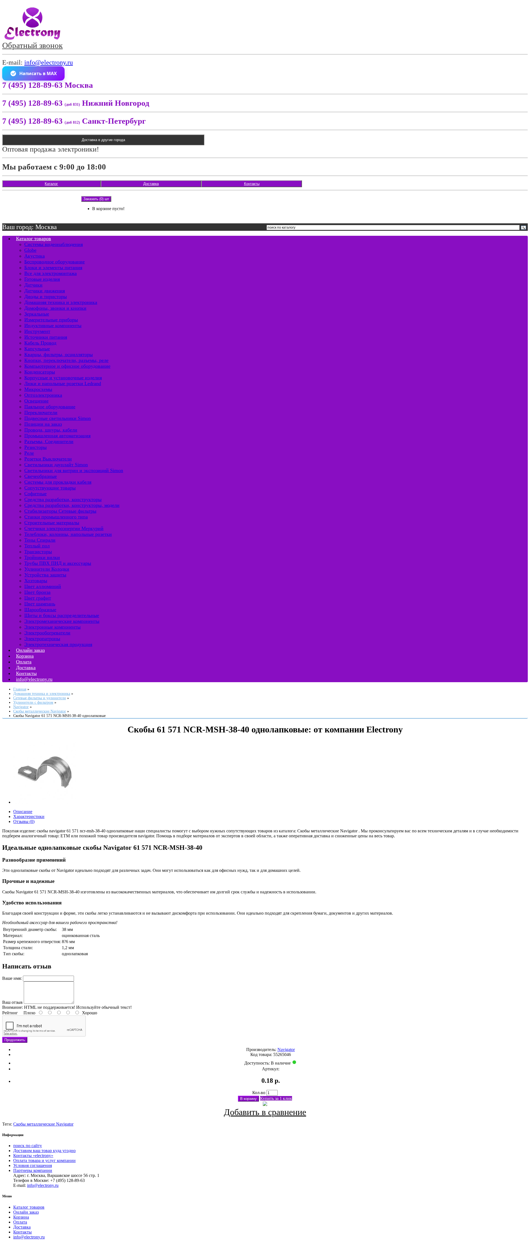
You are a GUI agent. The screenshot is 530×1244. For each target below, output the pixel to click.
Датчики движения (44, 290)
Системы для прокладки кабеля (57, 482)
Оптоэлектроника (43, 395)
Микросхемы (38, 389)
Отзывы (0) (24, 821)
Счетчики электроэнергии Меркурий (64, 528)
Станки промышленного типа (56, 517)
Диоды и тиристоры (45, 296)
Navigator (286, 1049)
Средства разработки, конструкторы (63, 499)
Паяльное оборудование (49, 406)
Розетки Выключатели (48, 459)
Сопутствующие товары (50, 488)
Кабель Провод (40, 343)
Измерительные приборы (51, 319)
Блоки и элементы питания (53, 267)
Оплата (20, 1222)
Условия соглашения (32, 1165)
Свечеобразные (40, 476)
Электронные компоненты (52, 627)
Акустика (34, 256)
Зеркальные (36, 314)
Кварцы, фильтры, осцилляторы (58, 354)
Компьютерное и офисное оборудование (67, 366)
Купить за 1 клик (276, 1098)
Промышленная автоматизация (57, 435)
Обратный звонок (32, 45)
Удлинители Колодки (46, 569)
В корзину (248, 1099)
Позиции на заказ (43, 424)
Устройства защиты (45, 575)
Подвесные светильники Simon (57, 418)
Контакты (251, 184)
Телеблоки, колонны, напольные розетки (68, 534)
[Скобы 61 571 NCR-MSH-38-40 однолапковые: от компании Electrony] (44, 802)
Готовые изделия (42, 279)
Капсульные (37, 348)
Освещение (36, 401)
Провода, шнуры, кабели (50, 430)
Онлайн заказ (26, 1212)
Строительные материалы (51, 522)
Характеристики (28, 816)
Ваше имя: (12, 978)
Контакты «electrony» (33, 1155)
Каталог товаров (33, 238)
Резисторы (35, 447)
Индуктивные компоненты (52, 325)
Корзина (21, 1217)
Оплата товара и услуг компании (44, 1160)
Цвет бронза (37, 592)
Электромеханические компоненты (61, 621)
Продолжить (14, 1040)
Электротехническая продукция (58, 644)
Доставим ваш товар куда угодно (44, 1150)
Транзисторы (38, 551)
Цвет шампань (39, 604)
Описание (22, 811)
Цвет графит (37, 598)
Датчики (33, 285)
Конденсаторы (39, 372)
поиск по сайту (27, 1145)
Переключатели (40, 412)
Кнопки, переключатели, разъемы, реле (66, 360)
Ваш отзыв (12, 1002)
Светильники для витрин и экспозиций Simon (73, 470)
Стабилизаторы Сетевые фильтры (60, 511)
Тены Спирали (39, 540)
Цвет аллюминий (42, 586)
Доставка (151, 184)
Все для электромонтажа (50, 273)
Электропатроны (42, 638)
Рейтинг (10, 1012)
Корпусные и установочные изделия (63, 377)
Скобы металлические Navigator (43, 1124)
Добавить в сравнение (265, 1112)
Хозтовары (35, 580)
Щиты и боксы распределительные (61, 615)
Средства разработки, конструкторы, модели (72, 505)
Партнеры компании (32, 1170)
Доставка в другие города (103, 140)
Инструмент (37, 331)
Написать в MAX (38, 73)
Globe (30, 250)
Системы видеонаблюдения (53, 244)
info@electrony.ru (48, 62)
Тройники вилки (42, 557)
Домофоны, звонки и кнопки (55, 308)
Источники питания (45, 337)
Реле (29, 453)
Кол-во (258, 1092)
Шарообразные (40, 609)
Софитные (35, 493)
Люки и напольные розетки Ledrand (62, 383)
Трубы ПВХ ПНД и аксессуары (57, 563)
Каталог (51, 184)
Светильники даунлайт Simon (56, 464)
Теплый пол (37, 546)
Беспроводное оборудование (54, 261)
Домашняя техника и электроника (60, 302)
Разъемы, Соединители (48, 441)
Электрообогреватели (47, 633)
